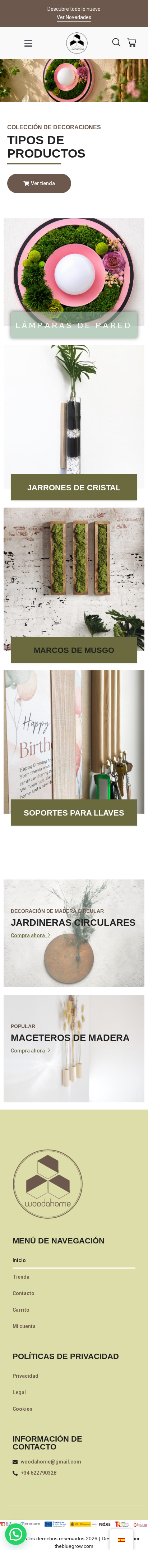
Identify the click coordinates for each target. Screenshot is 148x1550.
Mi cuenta (24, 1326)
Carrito (21, 1310)
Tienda (21, 1277)
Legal (19, 1392)
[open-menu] (28, 43)
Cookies (22, 1409)
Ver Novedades (74, 17)
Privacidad (25, 1376)
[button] (16, 1534)
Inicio (19, 1260)
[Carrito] (132, 43)
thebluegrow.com (74, 1546)
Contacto (23, 1293)
